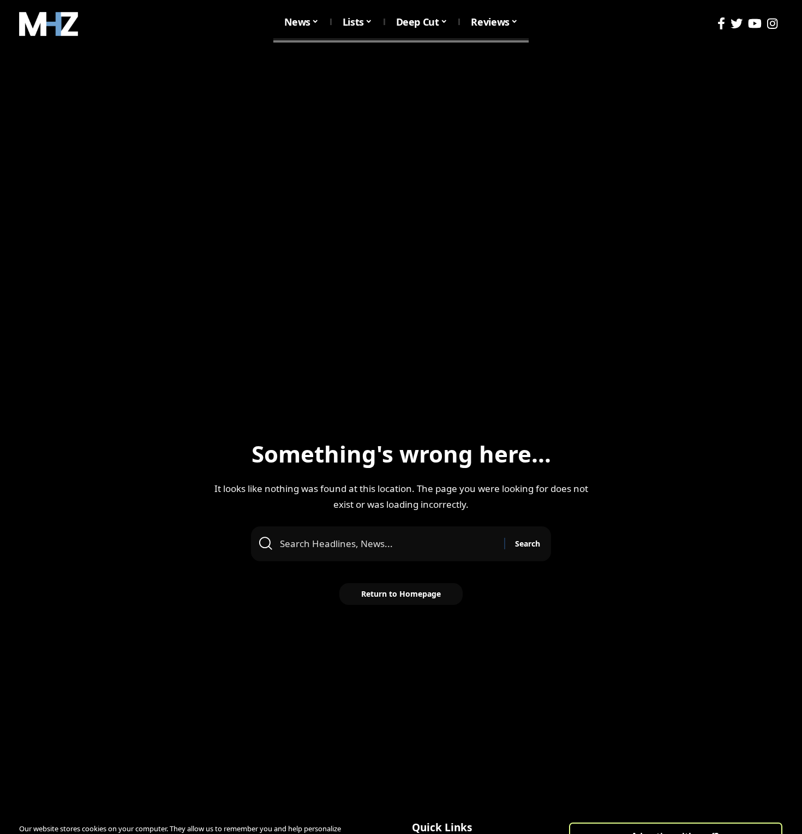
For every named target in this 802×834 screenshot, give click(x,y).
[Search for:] (388, 543)
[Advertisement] (401, 129)
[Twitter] (736, 24)
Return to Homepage (401, 594)
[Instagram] (772, 24)
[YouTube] (754, 24)
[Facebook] (721, 24)
